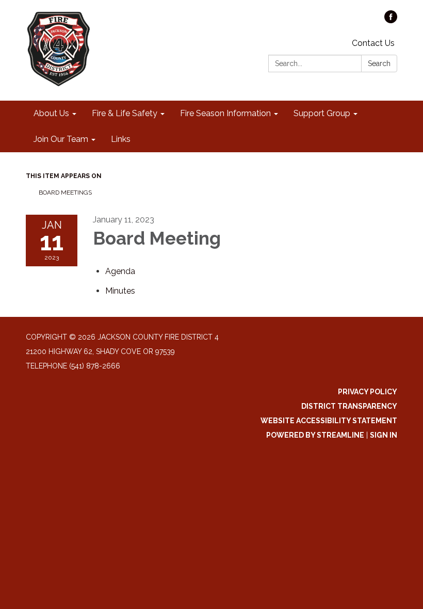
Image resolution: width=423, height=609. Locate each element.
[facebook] (390, 20)
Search (379, 63)
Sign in (383, 435)
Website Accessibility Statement (329, 420)
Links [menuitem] (121, 139)
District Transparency (349, 406)
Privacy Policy (367, 392)
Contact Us (373, 43)
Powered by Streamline (315, 435)
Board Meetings (65, 192)
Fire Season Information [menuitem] (225, 113)
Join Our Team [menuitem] (61, 139)
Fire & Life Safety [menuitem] (124, 113)
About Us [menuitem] (51, 113)
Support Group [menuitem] (322, 113)
